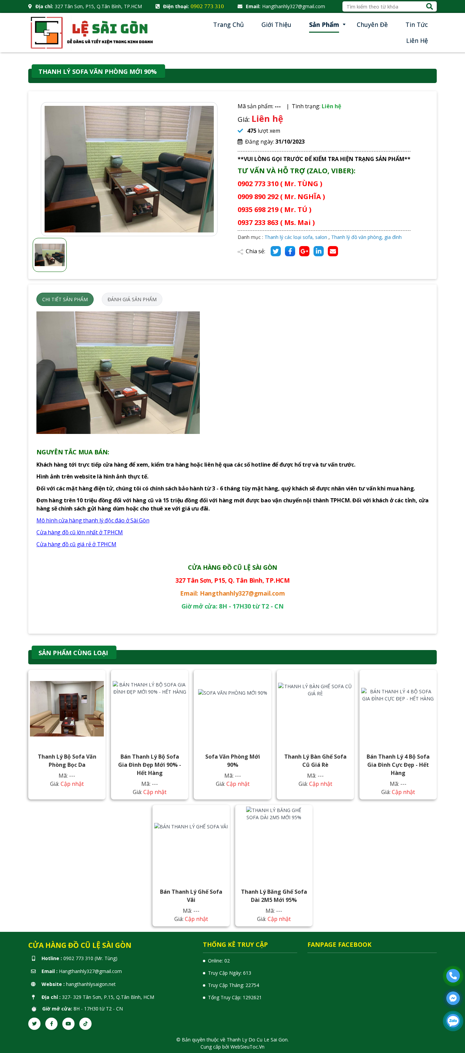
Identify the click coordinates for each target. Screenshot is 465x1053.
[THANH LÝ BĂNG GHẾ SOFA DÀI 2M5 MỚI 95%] (274, 844)
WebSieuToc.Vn (247, 1046)
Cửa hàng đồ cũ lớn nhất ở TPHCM (79, 532)
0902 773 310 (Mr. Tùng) (90, 958)
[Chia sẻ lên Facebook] (290, 251)
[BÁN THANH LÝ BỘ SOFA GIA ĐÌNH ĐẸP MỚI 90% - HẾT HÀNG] (150, 708)
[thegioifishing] (93, 32)
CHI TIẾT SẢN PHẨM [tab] (65, 299)
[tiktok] (85, 1024)
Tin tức (416, 24)
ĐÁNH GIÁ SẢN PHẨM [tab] (132, 299)
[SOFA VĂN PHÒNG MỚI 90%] (232, 708)
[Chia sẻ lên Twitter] (276, 251)
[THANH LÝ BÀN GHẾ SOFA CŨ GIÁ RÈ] (315, 708)
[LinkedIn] (319, 251)
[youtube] (68, 1024)
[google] (304, 251)
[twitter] (34, 1024)
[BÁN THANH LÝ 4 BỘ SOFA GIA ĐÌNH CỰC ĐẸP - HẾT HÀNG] (398, 708)
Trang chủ (228, 24)
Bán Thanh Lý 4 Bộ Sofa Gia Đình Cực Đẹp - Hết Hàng (398, 765)
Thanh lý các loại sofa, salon (295, 237)
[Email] (333, 251)
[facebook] (51, 1024)
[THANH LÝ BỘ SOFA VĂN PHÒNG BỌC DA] (67, 708)
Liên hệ (417, 40)
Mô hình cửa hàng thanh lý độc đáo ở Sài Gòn (92, 520)
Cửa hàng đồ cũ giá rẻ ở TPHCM (76, 544)
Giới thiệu (276, 24)
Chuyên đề (372, 24)
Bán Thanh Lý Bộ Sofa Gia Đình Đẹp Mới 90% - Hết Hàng (149, 765)
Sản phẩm (324, 24)
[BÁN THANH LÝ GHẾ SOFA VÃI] (191, 844)
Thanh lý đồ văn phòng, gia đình (366, 237)
